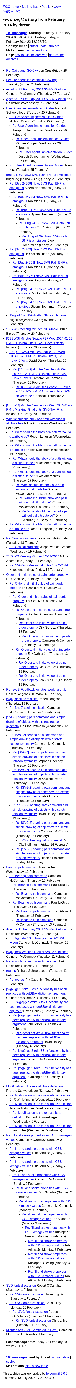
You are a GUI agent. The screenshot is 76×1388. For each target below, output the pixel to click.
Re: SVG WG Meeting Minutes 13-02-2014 (38, 565)
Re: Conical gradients (21, 538)
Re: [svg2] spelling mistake (27, 707)
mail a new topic (36, 50)
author (33, 46)
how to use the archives (31, 55)
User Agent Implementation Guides (30, 108)
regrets (11, 970)
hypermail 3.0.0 (56, 1373)
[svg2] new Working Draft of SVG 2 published (37, 952)
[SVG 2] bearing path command (40, 840)
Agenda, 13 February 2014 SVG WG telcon (36, 929)
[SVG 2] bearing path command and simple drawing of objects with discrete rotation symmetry (35, 721)
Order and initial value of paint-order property (37, 574)
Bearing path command (22, 867)
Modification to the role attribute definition (34, 1086)
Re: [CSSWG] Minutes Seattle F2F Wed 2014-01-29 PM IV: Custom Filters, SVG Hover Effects (39, 374)
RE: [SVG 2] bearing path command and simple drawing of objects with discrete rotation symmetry (40, 809)
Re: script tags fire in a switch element (32, 961)
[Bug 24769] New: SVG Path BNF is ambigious (38, 174)
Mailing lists (30, 6)
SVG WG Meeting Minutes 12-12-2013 (32, 556)
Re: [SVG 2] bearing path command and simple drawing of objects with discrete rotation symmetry (36, 739)
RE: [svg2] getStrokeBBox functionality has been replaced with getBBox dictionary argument (38, 1007)
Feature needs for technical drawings (31, 80)
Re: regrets (17, 979)
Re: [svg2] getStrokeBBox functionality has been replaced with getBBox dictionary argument (41, 1020)
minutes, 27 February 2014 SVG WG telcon (36, 89)
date (44, 46)
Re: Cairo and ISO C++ (22, 70)
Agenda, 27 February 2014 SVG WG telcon (36, 99)
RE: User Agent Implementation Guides (36, 165)
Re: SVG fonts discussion (27, 1294)
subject (54, 46)
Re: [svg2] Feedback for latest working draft (36, 689)
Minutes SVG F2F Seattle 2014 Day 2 (32, 1330)
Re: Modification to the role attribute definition (40, 1095)
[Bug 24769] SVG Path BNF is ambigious (37, 315)
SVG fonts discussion (21, 1285)
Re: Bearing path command (28, 876)
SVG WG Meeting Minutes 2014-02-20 (32, 329)
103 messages (16, 33)
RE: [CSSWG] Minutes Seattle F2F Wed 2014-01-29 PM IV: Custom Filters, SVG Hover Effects (37, 356)
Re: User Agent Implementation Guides (36, 117)
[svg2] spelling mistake (22, 699)
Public (46, 6)
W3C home (11, 6)
